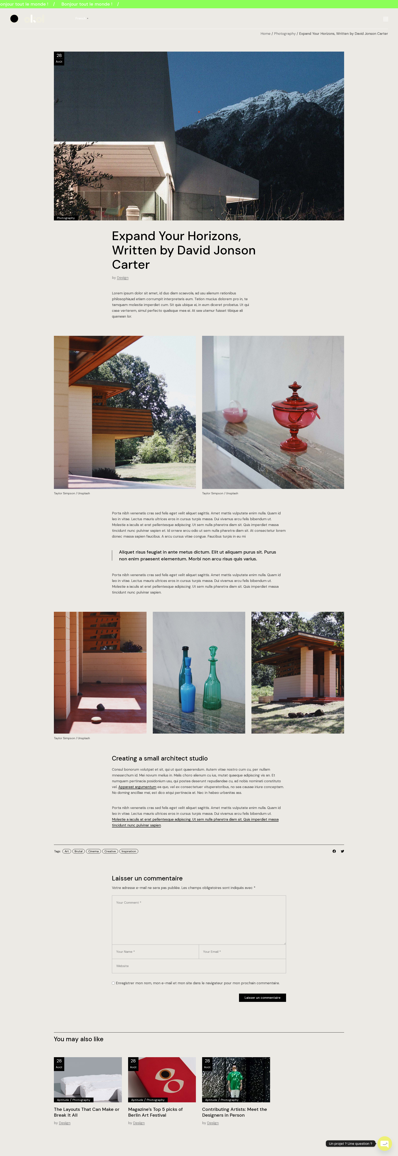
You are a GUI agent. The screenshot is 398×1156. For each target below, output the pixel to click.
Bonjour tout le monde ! (84, 4)
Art (67, 851)
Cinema (93, 851)
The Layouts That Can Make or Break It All (86, 1112)
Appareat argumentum (137, 787)
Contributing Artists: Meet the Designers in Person (234, 1112)
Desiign (123, 277)
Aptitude (63, 1100)
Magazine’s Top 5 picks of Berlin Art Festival (155, 1112)
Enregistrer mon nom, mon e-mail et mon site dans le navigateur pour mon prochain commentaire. (198, 983)
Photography (285, 33)
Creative (110, 851)
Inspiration (129, 851)
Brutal (79, 851)
